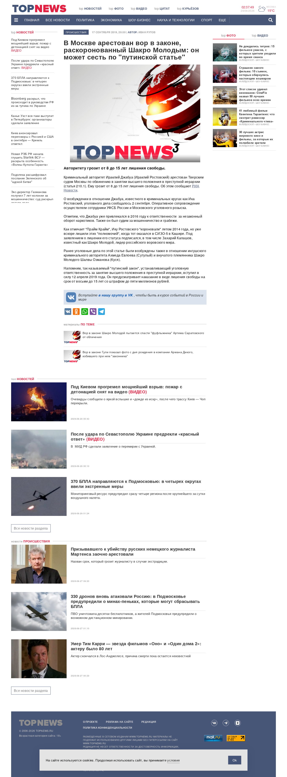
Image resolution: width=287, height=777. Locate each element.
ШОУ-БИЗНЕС (139, 20)
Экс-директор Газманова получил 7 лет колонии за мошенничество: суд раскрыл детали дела (32, 197)
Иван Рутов (146, 32)
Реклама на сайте (119, 722)
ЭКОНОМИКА (111, 20)
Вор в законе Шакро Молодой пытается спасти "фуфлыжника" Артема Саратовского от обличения (143, 335)
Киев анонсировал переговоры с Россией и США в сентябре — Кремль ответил (32, 138)
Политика (85, 20)
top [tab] (228, 35)
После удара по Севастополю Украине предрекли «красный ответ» (32, 64)
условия (173, 760)
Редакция (148, 722)
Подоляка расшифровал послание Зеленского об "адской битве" (28, 178)
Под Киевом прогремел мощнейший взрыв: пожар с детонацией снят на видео (31, 44)
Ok (235, 760)
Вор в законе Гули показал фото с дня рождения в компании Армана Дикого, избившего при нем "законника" (138, 354)
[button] (16, 20)
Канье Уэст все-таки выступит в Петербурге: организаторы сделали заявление (32, 119)
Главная (31, 20)
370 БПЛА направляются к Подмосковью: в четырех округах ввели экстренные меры (30, 82)
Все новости (58, 20)
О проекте (90, 722)
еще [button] (222, 20)
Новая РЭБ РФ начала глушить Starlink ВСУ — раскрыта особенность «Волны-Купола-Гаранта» (29, 159)
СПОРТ (206, 20)
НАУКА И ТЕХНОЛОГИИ (176, 20)
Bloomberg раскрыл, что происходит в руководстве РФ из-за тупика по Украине (32, 102)
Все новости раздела (31, 528)
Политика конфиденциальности (107, 727)
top (90, 8)
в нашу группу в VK (116, 295)
